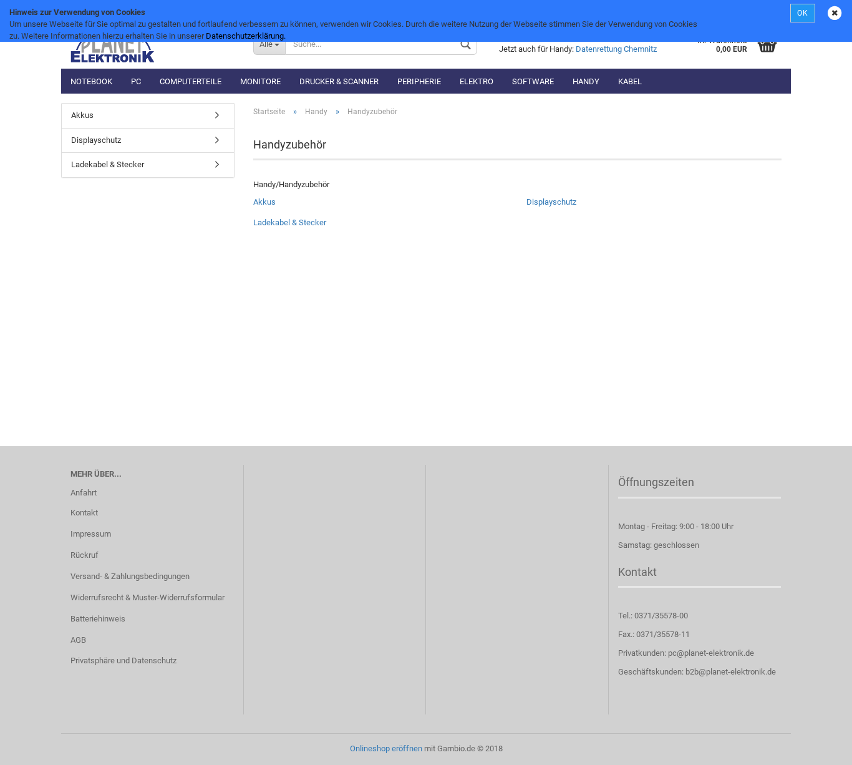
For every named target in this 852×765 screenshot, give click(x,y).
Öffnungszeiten (656, 482)
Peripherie (419, 81)
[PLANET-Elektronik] (152, 43)
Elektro (476, 81)
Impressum (90, 533)
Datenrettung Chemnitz (616, 49)
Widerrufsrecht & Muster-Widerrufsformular (147, 597)
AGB (78, 640)
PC (136, 81)
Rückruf (84, 555)
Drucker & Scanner (339, 81)
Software (533, 81)
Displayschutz (551, 202)
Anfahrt (83, 492)
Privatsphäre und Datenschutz (123, 660)
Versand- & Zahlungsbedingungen (130, 576)
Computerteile (190, 81)
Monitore (260, 81)
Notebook (91, 81)
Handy (586, 81)
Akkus (264, 202)
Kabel (630, 81)
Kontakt (84, 512)
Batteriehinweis (97, 618)
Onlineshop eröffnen (386, 748)
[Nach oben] (817, 746)
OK (802, 13)
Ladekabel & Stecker (289, 222)
